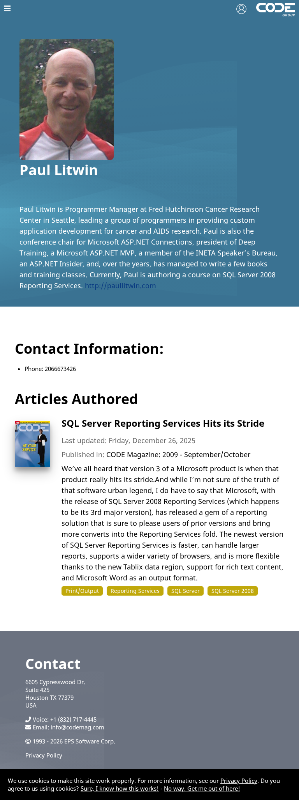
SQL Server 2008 (232, 590)
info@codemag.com (77, 727)
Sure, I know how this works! (120, 788)
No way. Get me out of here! (202, 788)
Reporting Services (135, 590)
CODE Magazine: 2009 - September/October (178, 454)
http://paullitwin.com (120, 285)
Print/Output (82, 590)
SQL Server (185, 590)
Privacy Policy (43, 755)
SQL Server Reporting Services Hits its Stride (163, 423)
